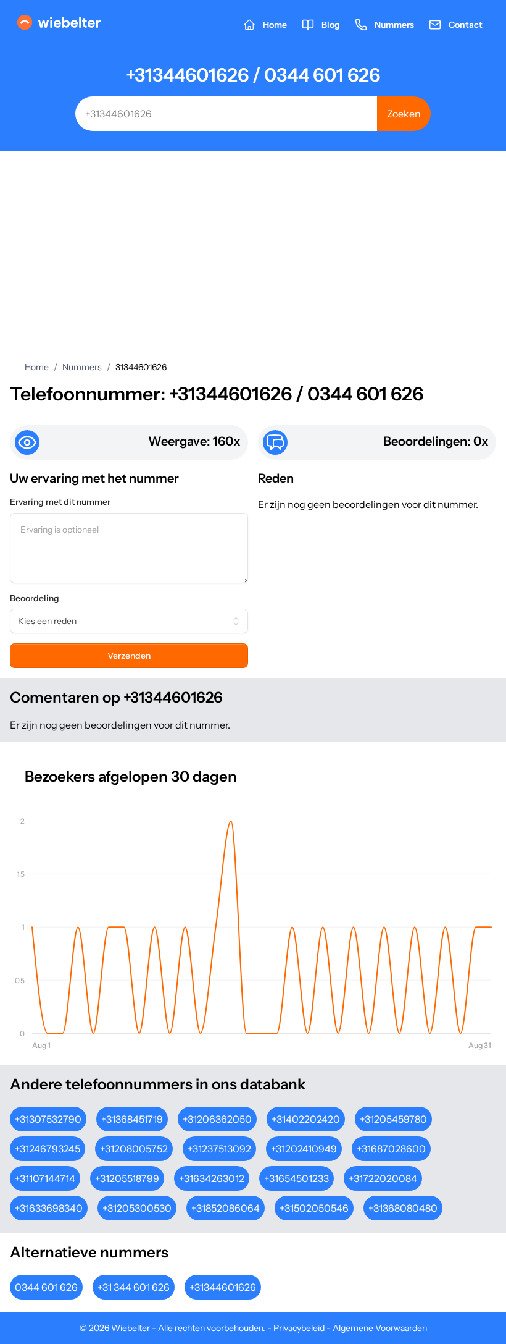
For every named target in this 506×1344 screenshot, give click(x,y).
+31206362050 (217, 1119)
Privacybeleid (299, 1327)
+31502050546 (314, 1208)
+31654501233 (296, 1178)
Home (37, 367)
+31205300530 (137, 1208)
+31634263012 (211, 1178)
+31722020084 (383, 1178)
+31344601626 (222, 1287)
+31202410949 (304, 1149)
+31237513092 (219, 1149)
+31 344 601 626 (133, 1287)
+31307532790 (48, 1119)
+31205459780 (393, 1119)
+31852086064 (225, 1208)
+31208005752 (134, 1149)
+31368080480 (403, 1208)
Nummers (82, 367)
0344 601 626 (46, 1287)
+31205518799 (127, 1178)
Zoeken (404, 114)
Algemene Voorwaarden (380, 1327)
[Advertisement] (253, 243)
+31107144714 (45, 1178)
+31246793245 (47, 1149)
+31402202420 (306, 1119)
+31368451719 (132, 1119)
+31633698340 (49, 1208)
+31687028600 (391, 1149)
